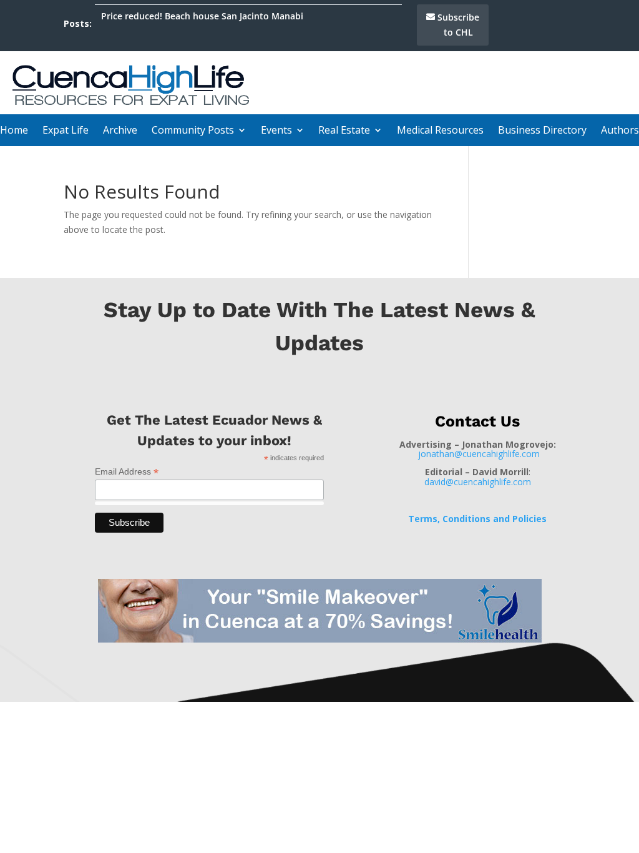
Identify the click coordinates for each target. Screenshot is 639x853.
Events (276, 131)
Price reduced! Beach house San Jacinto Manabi (202, 16)
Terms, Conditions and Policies (477, 519)
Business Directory (542, 131)
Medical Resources (440, 131)
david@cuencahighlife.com (477, 482)
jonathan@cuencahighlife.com (479, 454)
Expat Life (65, 131)
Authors (620, 131)
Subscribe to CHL (458, 24)
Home (14, 131)
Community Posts (193, 131)
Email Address (127, 472)
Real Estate (344, 131)
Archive (120, 131)
